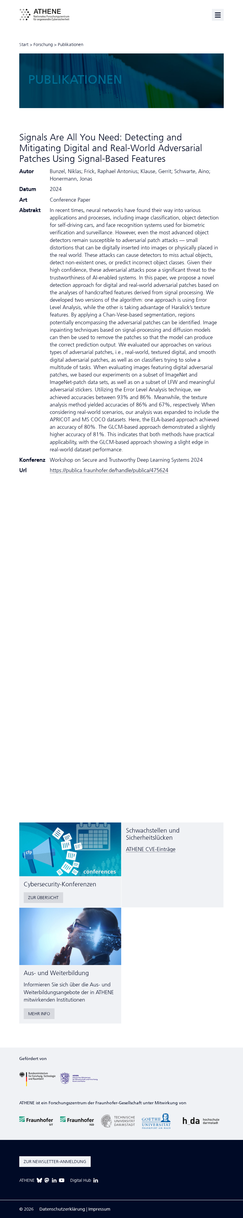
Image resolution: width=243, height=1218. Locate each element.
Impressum (99, 1209)
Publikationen (70, 44)
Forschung (43, 44)
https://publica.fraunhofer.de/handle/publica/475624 (109, 470)
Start (23, 44)
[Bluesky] (39, 1180)
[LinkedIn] (54, 1180)
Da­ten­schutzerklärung (62, 1209)
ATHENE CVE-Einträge (150, 849)
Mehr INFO (39, 1013)
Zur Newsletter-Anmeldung (55, 1161)
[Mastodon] (46, 1180)
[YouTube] (61, 1180)
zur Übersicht (43, 897)
